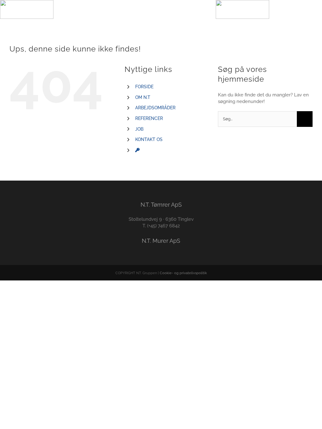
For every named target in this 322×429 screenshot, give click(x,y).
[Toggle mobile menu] (161, 9)
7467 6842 (169, 226)
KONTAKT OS (149, 139)
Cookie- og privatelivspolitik (183, 273)
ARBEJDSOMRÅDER (155, 107)
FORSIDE (144, 86)
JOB (139, 129)
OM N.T (142, 97)
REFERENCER (149, 118)
